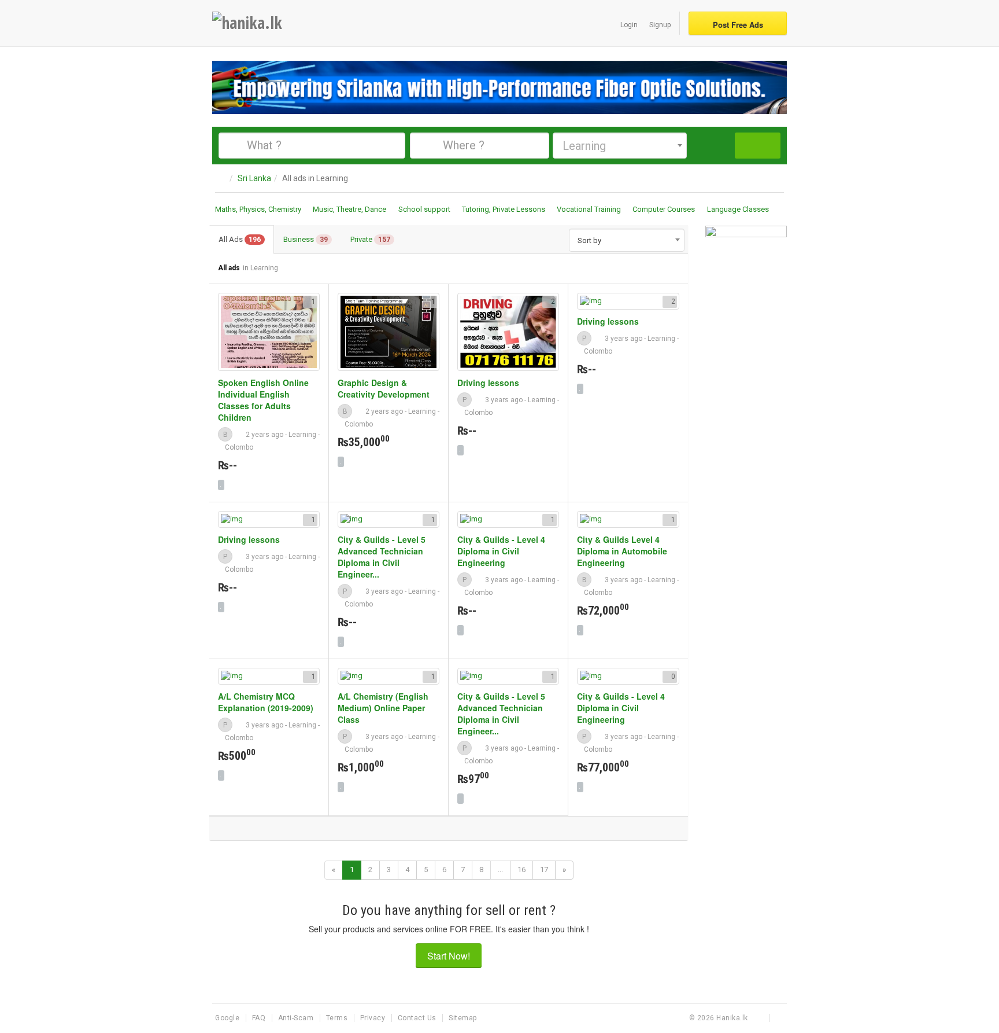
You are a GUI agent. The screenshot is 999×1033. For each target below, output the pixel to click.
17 (544, 869)
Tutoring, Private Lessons (503, 209)
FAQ (260, 1018)
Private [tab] (370, 239)
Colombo (239, 447)
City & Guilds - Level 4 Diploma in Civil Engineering (501, 551)
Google (228, 1018)
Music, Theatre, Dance (349, 209)
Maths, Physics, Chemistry (258, 209)
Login (629, 25)
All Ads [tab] (240, 239)
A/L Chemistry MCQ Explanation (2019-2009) (265, 702)
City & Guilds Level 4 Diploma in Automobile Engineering (622, 551)
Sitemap (463, 1018)
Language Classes (738, 209)
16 (521, 869)
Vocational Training (589, 209)
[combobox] (620, 146)
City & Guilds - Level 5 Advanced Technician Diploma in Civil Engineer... (382, 557)
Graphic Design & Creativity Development (384, 388)
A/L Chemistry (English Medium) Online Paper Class (383, 707)
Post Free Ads (738, 24)
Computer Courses (663, 209)
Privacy (373, 1018)
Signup (660, 25)
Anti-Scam (297, 1018)
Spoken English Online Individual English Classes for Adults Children (263, 400)
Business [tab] (305, 239)
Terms (338, 1018)
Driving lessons (488, 382)
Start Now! (448, 955)
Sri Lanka (254, 178)
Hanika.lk (732, 1018)
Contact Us (418, 1018)
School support (424, 209)
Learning (302, 435)
